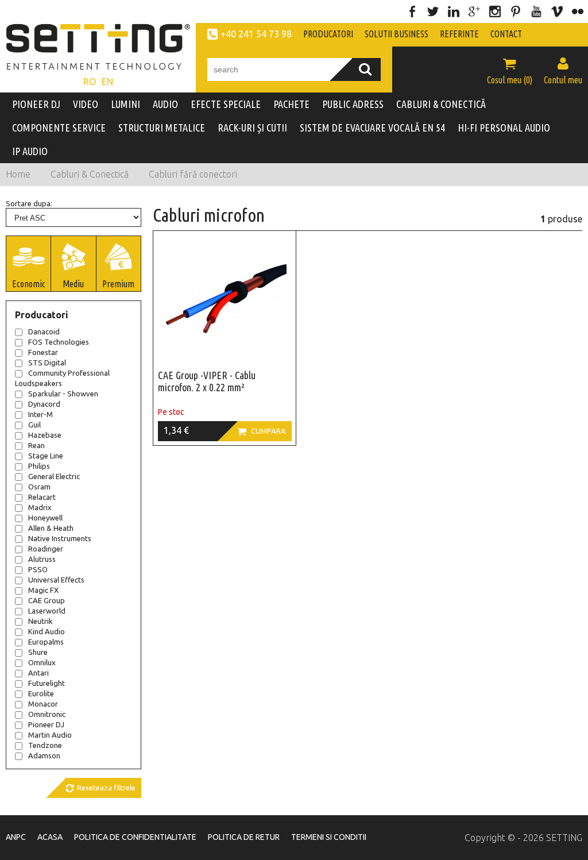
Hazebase (44, 435)
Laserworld (46, 611)
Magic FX (43, 590)
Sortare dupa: (29, 203)
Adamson (44, 755)
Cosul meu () (509, 70)
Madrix (40, 507)
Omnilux (42, 662)
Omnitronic (46, 714)
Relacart (42, 497)
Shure (38, 652)
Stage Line (45, 456)
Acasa (50, 837)
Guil (34, 425)
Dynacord (44, 404)
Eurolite (41, 693)
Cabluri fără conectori (193, 174)
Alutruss (42, 559)
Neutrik (40, 621)
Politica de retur (244, 837)
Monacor (43, 704)
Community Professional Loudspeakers (62, 378)
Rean (36, 445)
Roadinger (45, 549)
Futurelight (46, 683)
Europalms (46, 642)
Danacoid (44, 331)
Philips (39, 466)
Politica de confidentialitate (135, 837)
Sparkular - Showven (63, 393)
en (107, 81)
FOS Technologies (58, 342)
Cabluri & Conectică (90, 174)
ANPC (16, 837)
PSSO (38, 569)
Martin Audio (50, 735)
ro (89, 81)
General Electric (54, 476)
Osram (39, 487)
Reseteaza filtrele (100, 788)
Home (18, 174)
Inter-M (40, 414)
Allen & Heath (51, 528)
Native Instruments (59, 538)
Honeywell (45, 518)
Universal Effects (56, 580)
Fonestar (43, 352)
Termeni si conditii (328, 837)
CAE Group (46, 600)
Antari (38, 673)
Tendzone (45, 745)
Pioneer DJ (46, 724)
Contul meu (563, 70)
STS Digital (47, 362)
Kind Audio (46, 631)
